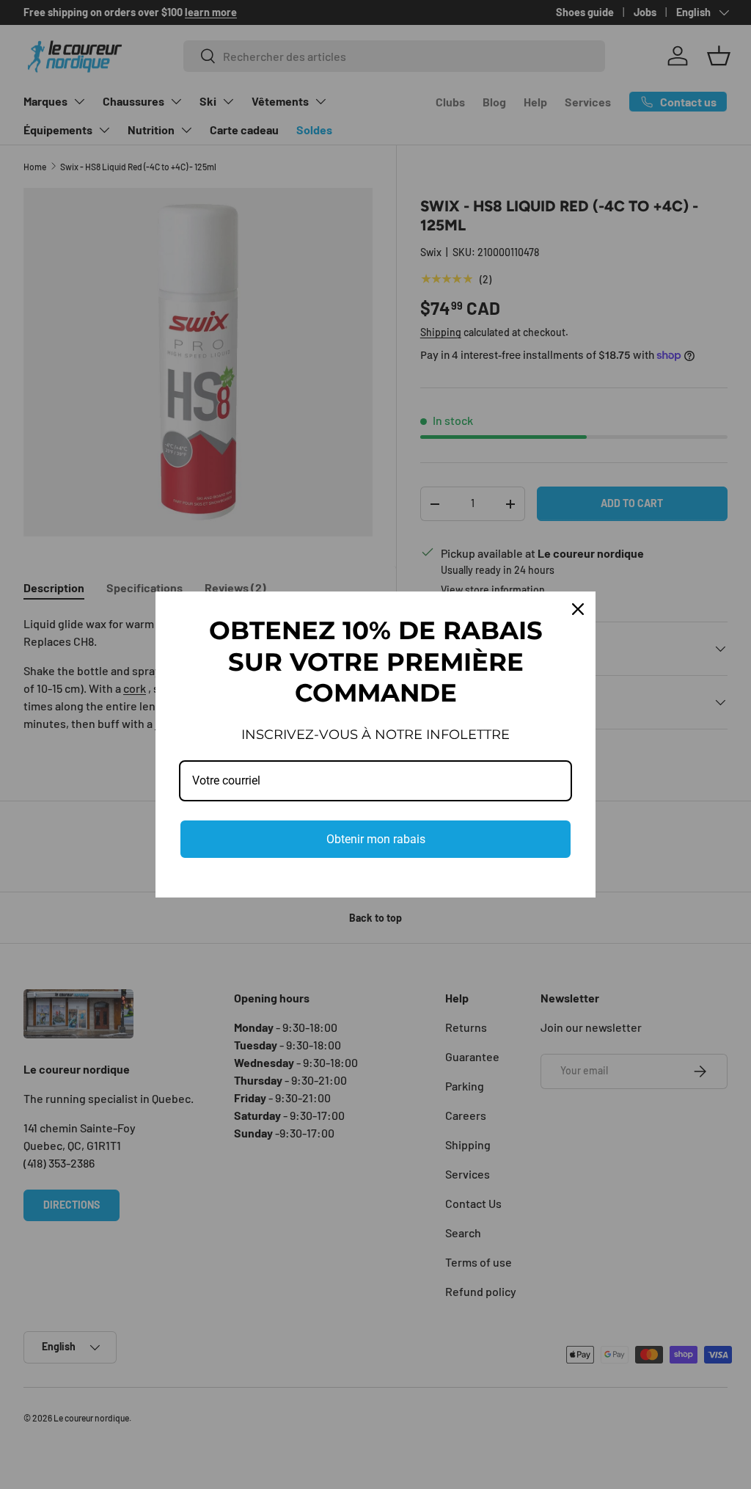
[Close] (578, 609)
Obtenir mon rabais (375, 839)
